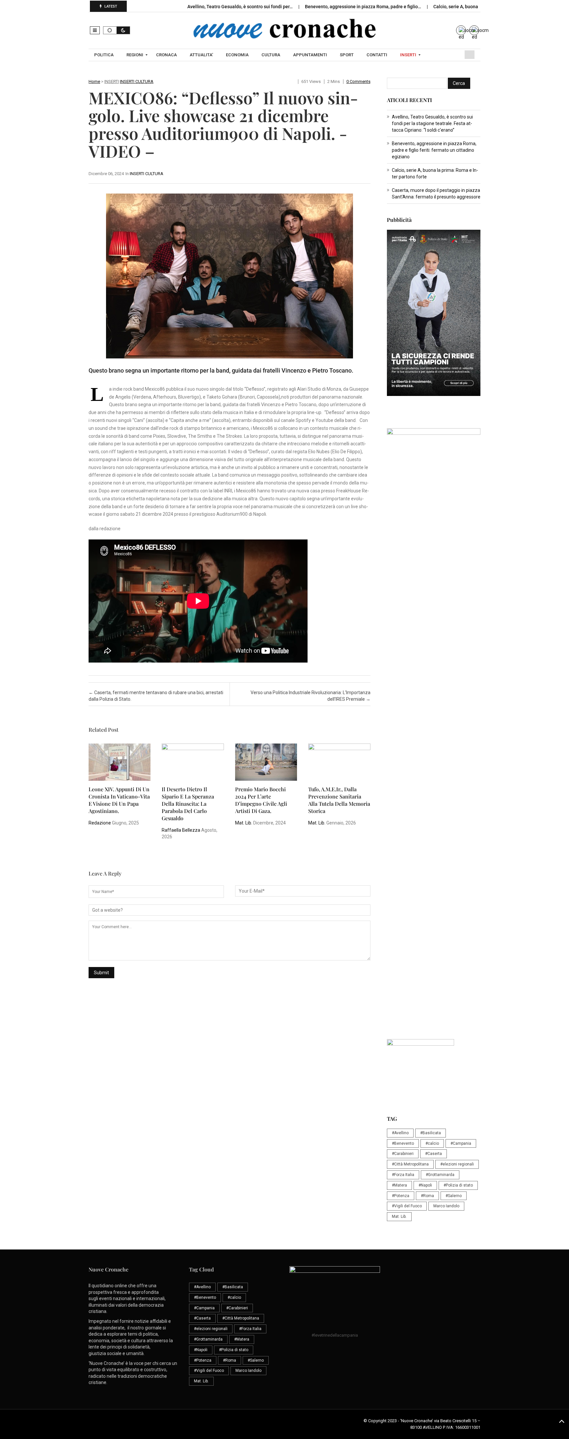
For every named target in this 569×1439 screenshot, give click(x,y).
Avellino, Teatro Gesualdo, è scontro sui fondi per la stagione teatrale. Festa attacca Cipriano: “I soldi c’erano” (432, 123)
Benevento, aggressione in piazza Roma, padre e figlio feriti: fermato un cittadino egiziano (434, 150)
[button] (95, 30)
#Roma (427, 1195)
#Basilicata (430, 1133)
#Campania (460, 1143)
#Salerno (454, 1195)
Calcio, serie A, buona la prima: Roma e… (476, 6)
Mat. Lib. (243, 822)
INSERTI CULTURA (136, 81)
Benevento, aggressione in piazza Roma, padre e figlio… (363, 6)
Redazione (100, 822)
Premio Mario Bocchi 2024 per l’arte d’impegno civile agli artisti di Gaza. (261, 800)
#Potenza (400, 1195)
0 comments (358, 81)
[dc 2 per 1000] (434, 784)
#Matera (399, 1185)
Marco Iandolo (446, 1206)
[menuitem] (105, 55)
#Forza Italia (403, 1174)
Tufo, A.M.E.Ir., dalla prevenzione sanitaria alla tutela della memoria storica (339, 800)
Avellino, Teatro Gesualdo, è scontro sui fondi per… (240, 6)
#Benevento (403, 1143)
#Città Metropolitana (410, 1164)
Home (94, 81)
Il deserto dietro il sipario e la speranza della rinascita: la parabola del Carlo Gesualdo (188, 804)
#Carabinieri (403, 1153)
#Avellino (400, 1133)
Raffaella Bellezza (181, 830)
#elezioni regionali (457, 1164)
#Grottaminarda (440, 1174)
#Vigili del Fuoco (407, 1206)
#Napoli (425, 1185)
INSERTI (111, 81)
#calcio (432, 1143)
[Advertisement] (433, 633)
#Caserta (433, 1153)
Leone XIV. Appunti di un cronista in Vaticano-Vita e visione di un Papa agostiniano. (119, 800)
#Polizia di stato (458, 1185)
